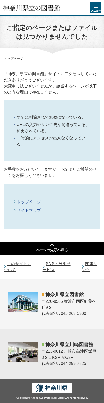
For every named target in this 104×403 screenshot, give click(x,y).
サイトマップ (29, 210)
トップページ (13, 58)
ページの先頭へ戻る (52, 250)
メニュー (96, 10)
